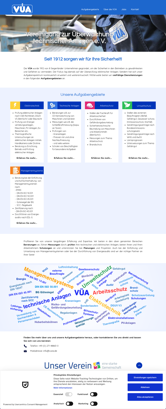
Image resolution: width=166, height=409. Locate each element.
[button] (90, 8)
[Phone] (25, 346)
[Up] (139, 365)
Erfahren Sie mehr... (27, 158)
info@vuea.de (50, 350)
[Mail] (25, 351)
